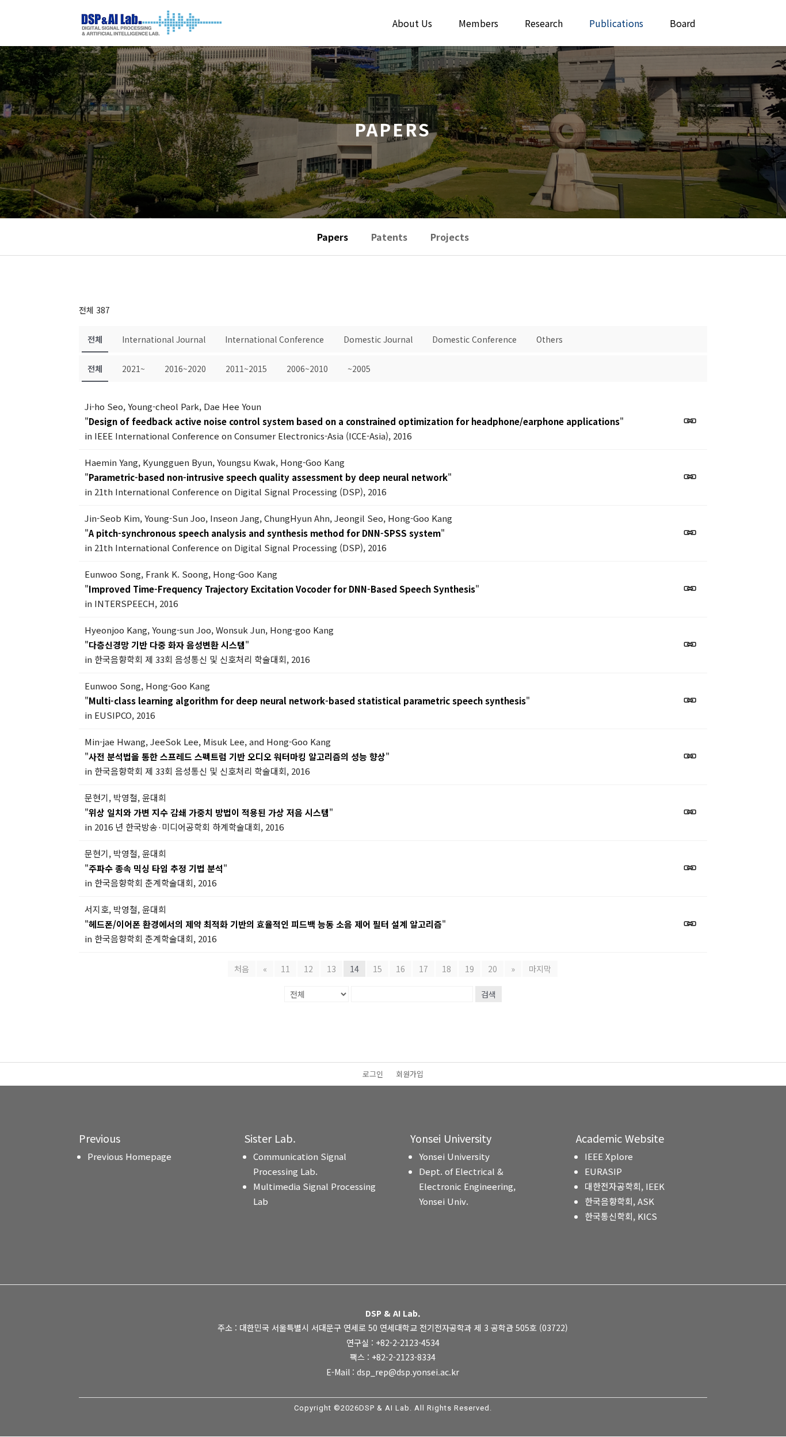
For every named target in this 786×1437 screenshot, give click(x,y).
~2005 (359, 368)
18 (446, 969)
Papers (332, 237)
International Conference (274, 339)
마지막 (540, 969)
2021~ (133, 368)
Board (683, 24)
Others (549, 339)
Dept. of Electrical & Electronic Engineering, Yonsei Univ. (467, 1186)
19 (469, 969)
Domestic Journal (378, 339)
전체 (94, 339)
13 (331, 969)
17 (423, 969)
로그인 (373, 1074)
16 (400, 969)
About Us (412, 24)
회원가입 (409, 1074)
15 (377, 969)
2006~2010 (307, 368)
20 (492, 969)
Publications (616, 24)
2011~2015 (246, 368)
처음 (241, 969)
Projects (449, 237)
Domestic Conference (474, 339)
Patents (389, 237)
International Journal (163, 339)
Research (544, 24)
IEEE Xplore (609, 1156)
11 (285, 969)
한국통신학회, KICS (621, 1216)
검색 (488, 994)
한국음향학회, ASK (619, 1201)
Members (478, 24)
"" (354, 421)
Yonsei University (454, 1156)
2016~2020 (185, 368)
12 (308, 969)
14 (354, 969)
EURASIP (603, 1171)
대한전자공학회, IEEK (625, 1186)
